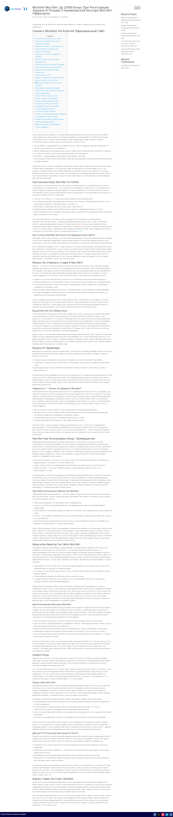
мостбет (80, 231)
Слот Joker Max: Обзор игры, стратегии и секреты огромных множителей (130, 43)
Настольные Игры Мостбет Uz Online (48, 39)
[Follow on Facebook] (154, 814)
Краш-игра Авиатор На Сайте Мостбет (48, 67)
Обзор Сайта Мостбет (43, 75)
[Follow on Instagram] (162, 814)
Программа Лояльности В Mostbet (47, 106)
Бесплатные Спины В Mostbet (45, 111)
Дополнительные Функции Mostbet (47, 70)
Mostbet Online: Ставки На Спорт (46, 96)
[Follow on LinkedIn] (166, 814)
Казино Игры (39, 72)
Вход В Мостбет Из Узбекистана (46, 49)
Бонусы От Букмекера (42, 52)
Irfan (35, 17)
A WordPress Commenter (129, 65)
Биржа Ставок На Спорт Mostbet (46, 80)
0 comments (64, 17)
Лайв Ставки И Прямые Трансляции (47, 88)
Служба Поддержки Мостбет (45, 109)
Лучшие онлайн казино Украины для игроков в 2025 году (130, 35)
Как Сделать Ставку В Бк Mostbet (46, 104)
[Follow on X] (158, 814)
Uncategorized (53, 17)
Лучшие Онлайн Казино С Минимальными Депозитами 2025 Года (131, 20)
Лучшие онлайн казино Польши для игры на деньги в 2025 (130, 27)
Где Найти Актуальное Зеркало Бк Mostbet (50, 65)
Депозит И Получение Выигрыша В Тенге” (49, 78)
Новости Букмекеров (42, 93)
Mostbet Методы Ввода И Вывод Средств (49, 119)
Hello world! (125, 68)
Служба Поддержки (42, 127)
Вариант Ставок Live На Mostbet (46, 98)
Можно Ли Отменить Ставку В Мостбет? (49, 46)
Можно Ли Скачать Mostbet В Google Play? (50, 91)
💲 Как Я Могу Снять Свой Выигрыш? (48, 124)
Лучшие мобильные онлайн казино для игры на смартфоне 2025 (130, 51)
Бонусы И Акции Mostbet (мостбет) (47, 101)
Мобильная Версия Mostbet (44, 122)
